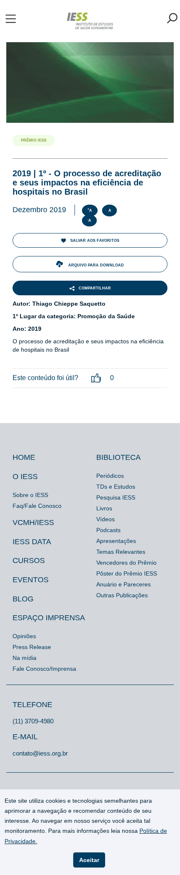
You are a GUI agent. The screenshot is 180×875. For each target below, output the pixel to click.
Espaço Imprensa (49, 618)
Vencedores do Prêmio (126, 562)
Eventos (31, 580)
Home (24, 457)
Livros (104, 508)
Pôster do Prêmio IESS (126, 573)
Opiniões (24, 636)
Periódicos (110, 475)
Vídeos (105, 519)
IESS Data (32, 542)
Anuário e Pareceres (123, 584)
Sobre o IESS (30, 495)
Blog (23, 599)
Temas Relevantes (120, 551)
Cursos (29, 560)
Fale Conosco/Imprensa (44, 668)
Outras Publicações (122, 595)
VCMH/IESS (33, 522)
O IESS (25, 476)
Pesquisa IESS (115, 497)
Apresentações (116, 541)
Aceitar (89, 860)
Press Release (32, 647)
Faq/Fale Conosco (37, 505)
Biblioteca (118, 457)
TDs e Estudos (115, 486)
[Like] (96, 378)
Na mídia (24, 657)
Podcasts (108, 530)
